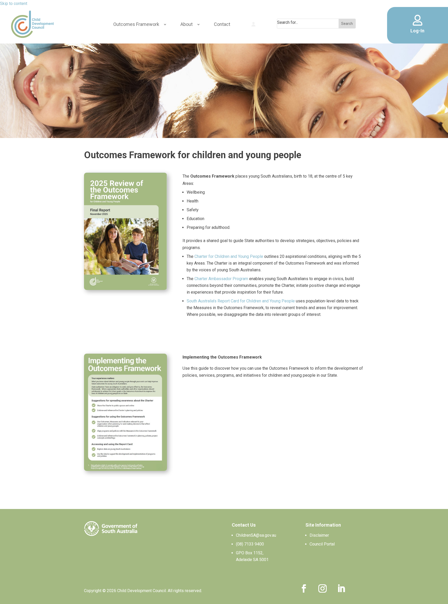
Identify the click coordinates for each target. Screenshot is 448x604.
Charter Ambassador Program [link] (221, 278)
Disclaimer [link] (319, 535)
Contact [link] (222, 24)
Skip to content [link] (13, 3)
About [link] (186, 24)
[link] (32, 24)
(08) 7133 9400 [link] (250, 544)
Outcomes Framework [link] (136, 24)
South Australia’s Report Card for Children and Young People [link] (241, 301)
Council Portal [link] (322, 544)
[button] (304, 588)
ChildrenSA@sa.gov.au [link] (256, 535)
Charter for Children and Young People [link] (228, 256)
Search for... (287, 22)
